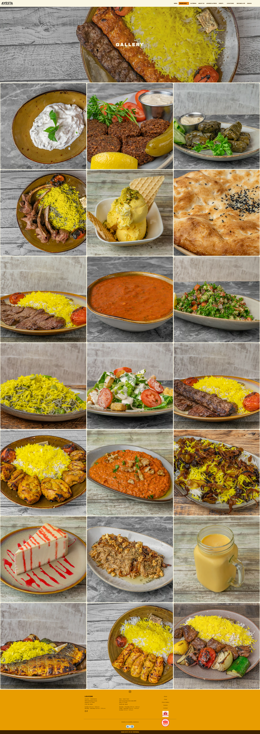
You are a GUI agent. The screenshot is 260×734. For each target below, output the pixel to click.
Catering (193, 3)
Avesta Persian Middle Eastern (165, 714)
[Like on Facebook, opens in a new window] (87, 711)
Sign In (249, 3)
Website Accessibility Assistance (130, 722)
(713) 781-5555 (89, 704)
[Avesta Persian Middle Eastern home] (7, 3)
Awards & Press (211, 3)
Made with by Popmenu (70, 732)
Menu (175, 3)
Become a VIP (241, 3)
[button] (184, 3)
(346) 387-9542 (123, 704)
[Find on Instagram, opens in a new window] (130, 692)
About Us (201, 3)
